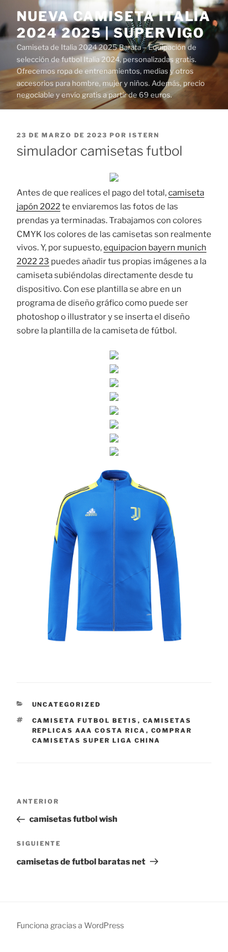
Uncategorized (66, 704)
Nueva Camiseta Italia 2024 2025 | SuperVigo (114, 24)
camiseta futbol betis (85, 720)
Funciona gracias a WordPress (70, 925)
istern (144, 135)
